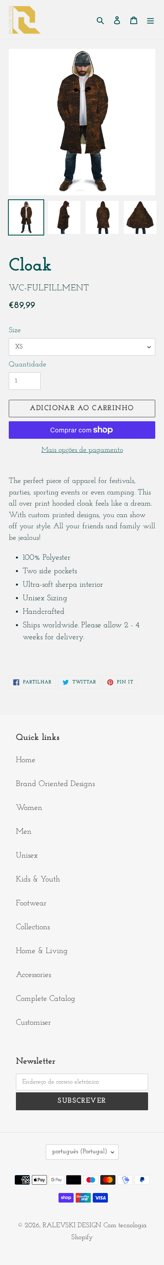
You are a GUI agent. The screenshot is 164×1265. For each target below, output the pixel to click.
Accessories (33, 975)
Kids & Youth (38, 880)
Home (25, 760)
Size (15, 330)
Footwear (31, 903)
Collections (33, 927)
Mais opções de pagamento (82, 450)
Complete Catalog (45, 999)
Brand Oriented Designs (55, 784)
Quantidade (27, 364)
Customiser (33, 1023)
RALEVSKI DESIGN (72, 1225)
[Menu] (150, 20)
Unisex (27, 856)
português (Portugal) (79, 1151)
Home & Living (42, 951)
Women (29, 808)
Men (23, 832)
